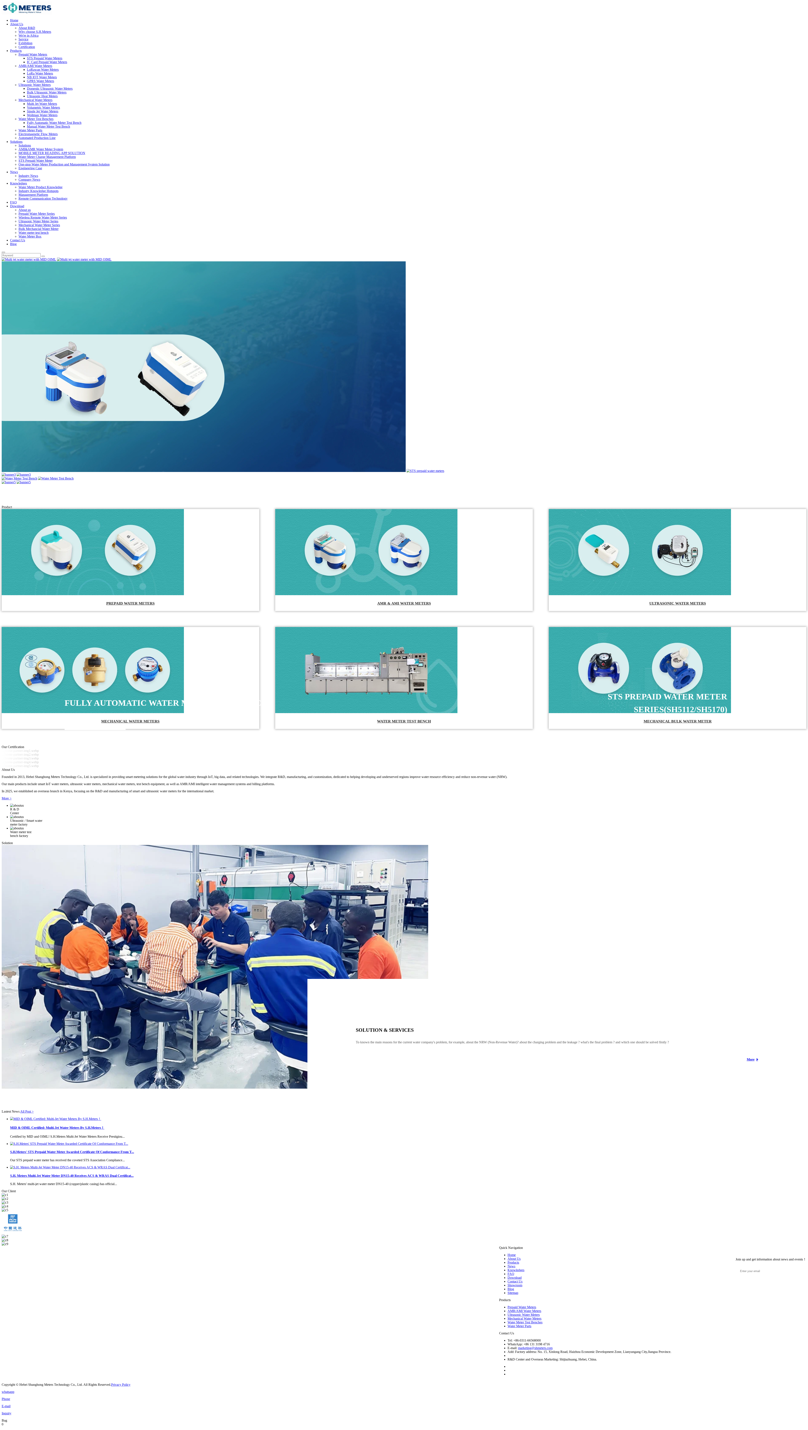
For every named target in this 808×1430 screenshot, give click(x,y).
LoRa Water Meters (40, 73)
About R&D (27, 28)
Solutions (16, 141)
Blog (13, 244)
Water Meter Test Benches (36, 119)
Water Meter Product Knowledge (40, 187)
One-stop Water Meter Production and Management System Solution (64, 164)
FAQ (13, 202)
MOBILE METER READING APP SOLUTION (52, 153)
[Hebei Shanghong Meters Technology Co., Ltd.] (27, 13)
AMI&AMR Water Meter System (41, 149)
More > (7, 798)
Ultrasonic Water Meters (35, 85)
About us (25, 210)
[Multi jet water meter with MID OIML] (29, 259)
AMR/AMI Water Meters (35, 66)
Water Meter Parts (30, 130)
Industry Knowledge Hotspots (38, 191)
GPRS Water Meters (40, 81)
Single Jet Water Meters (42, 111)
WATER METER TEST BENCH (404, 721)
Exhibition (25, 43)
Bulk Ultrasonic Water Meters (46, 92)
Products (16, 50)
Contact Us (17, 240)
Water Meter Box (30, 236)
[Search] (3, 252)
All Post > (27, 1111)
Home (14, 20)
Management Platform (33, 194)
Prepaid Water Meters (33, 54)
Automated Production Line (37, 138)
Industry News (28, 176)
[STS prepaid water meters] (425, 471)
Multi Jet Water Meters (42, 104)
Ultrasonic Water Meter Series (38, 221)
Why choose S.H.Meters (35, 31)
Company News (29, 179)
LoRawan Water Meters (43, 69)
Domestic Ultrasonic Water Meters (50, 88)
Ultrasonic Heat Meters (42, 96)
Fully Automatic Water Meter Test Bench (54, 122)
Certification (27, 47)
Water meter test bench (34, 232)
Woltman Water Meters (42, 115)
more (751, 1059)
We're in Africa (29, 35)
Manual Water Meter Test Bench (48, 126)
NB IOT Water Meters (42, 77)
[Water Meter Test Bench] (19, 478)
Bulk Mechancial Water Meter (38, 229)
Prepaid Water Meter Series (37, 213)
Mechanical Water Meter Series (39, 225)
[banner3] (9, 474)
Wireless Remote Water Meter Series (43, 217)
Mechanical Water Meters (35, 100)
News (14, 172)
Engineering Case (30, 168)
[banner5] (9, 482)
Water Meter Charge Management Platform (47, 157)
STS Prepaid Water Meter (36, 160)
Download (17, 206)
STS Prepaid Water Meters (44, 58)
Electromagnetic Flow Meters (38, 134)
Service (23, 39)
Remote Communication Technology (43, 198)
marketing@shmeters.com (535, 1348)
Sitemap (513, 1293)
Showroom (515, 1285)
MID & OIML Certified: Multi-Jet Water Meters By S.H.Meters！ (57, 1127)
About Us (16, 24)
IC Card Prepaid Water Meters (47, 62)
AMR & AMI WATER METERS (404, 603)
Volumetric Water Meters (43, 107)
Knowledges (18, 183)
